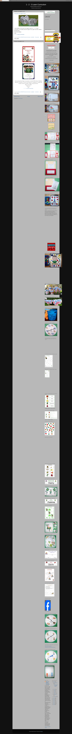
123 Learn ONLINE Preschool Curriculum (47, 683)
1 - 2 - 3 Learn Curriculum (19, 34)
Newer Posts (17, 96)
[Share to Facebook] (17, 38)
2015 (54, 681)
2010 (54, 703)
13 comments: (37, 37)
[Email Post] (40, 37)
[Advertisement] (51, 275)
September (55, 682)
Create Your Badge (47, 611)
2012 (54, 700)
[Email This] (14, 38)
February (55, 694)
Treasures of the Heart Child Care (50, 647)
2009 (54, 704)
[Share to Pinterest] (18, 38)
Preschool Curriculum (47, 599)
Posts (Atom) (20, 98)
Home (28, 96)
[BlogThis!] (15, 38)
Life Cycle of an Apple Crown (20, 13)
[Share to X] (16, 38)
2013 (54, 699)
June (55, 689)
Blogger (41, 731)
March (55, 693)
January (55, 696)
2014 (54, 698)
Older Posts (40, 96)
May (54, 690)
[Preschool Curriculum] (48, 610)
